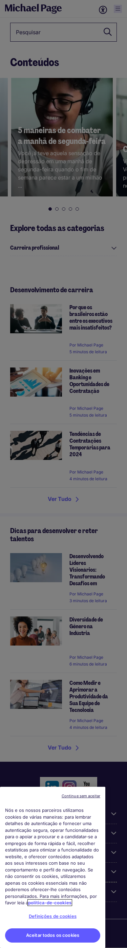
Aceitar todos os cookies (52, 935)
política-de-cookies (49, 902)
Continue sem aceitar (81, 796)
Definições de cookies (53, 916)
